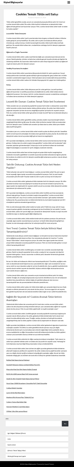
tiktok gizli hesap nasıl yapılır (17, 456)
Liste (9, 439)
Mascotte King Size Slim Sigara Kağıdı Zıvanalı (21, 369)
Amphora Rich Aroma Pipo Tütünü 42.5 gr (20, 397)
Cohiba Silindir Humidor (14, 388)
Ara (7, 419)
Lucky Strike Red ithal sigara (15, 393)
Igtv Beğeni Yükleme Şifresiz (17, 433)
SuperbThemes (49, 464)
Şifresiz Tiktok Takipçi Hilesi (17, 450)
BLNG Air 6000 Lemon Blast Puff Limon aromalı (22, 374)
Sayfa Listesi (12, 445)
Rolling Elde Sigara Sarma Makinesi (17, 360)
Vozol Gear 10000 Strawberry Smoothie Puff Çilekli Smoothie (26, 383)
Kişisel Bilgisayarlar (13, 2)
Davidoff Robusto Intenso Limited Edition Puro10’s (23, 365)
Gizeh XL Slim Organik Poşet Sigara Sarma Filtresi (22, 379)
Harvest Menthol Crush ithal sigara (17, 407)
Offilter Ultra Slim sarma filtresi (16, 411)
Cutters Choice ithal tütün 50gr (16, 402)
